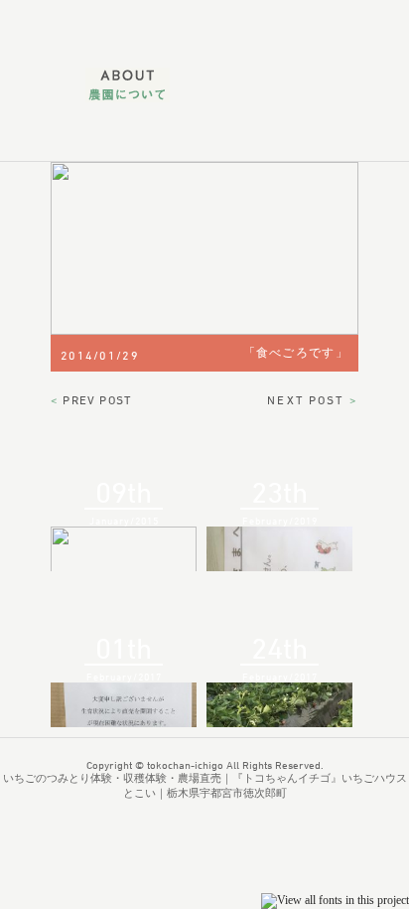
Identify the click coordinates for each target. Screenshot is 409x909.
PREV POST (91, 399)
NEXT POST (312, 399)
